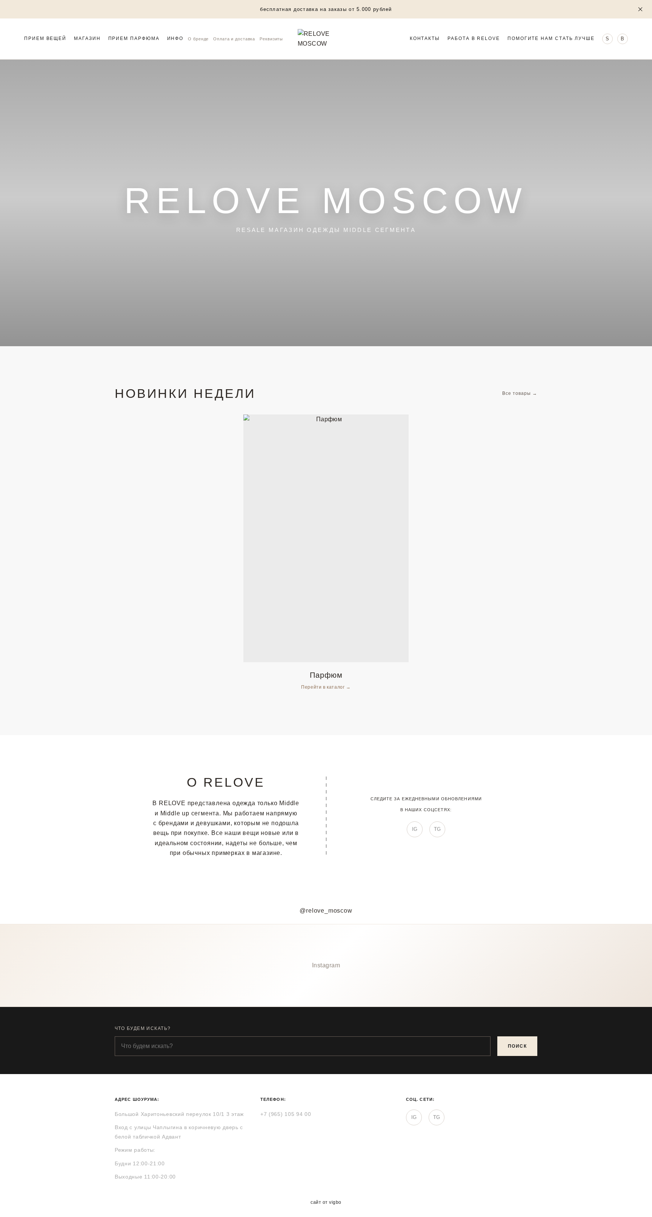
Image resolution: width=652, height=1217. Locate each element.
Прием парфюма (134, 38)
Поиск (517, 1046)
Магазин (87, 38)
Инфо (175, 38)
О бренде (198, 39)
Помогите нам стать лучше (551, 38)
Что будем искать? (143, 1028)
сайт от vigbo (326, 1202)
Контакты (425, 38)
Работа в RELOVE (473, 38)
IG (414, 829)
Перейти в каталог (323, 687)
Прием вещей (45, 38)
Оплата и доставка (234, 39)
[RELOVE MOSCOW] (326, 39)
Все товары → (519, 393)
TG (437, 829)
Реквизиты (271, 39)
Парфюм (326, 675)
